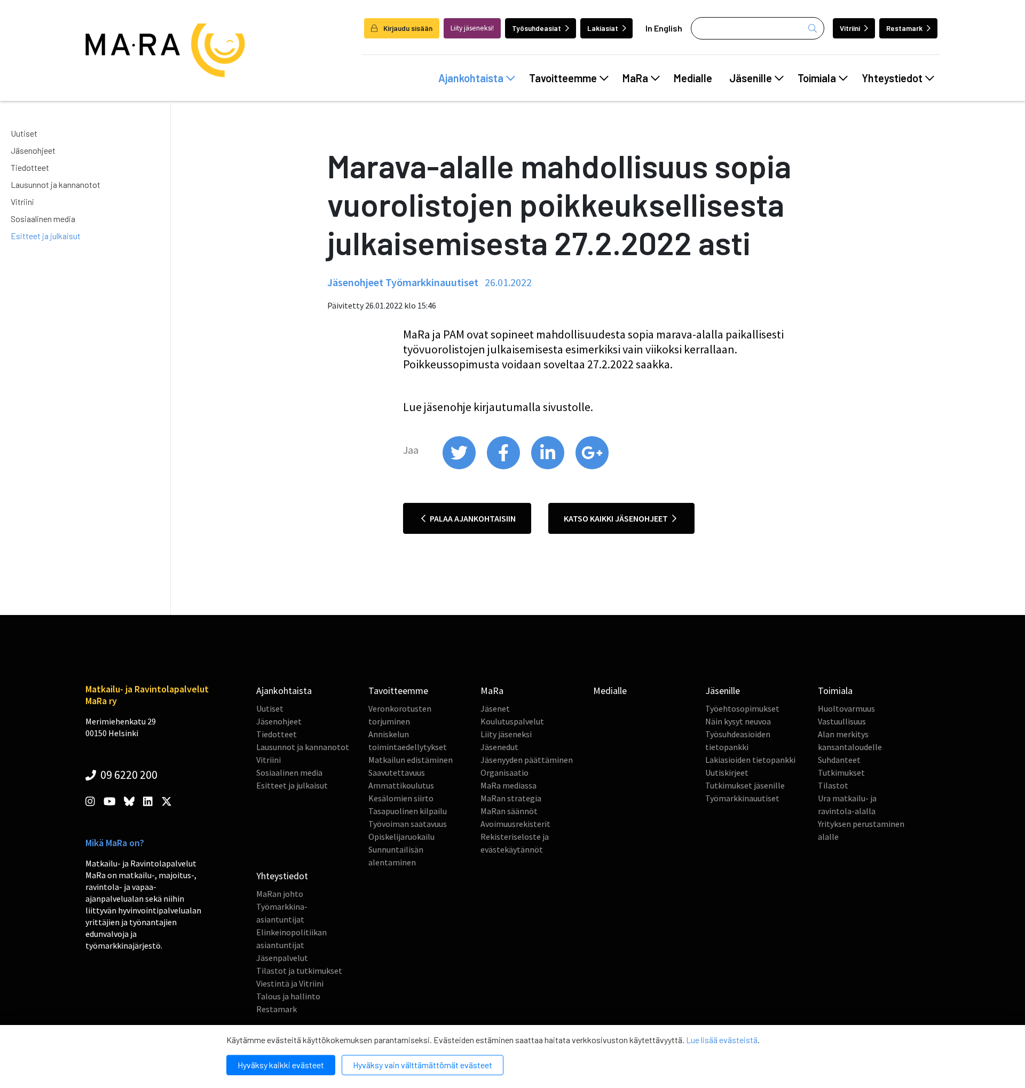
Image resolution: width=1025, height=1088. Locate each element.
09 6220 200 (127, 774)
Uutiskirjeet (726, 772)
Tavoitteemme (563, 78)
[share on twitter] (460, 466)
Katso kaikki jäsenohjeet (616, 518)
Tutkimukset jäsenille (745, 785)
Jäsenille (750, 78)
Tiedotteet (30, 167)
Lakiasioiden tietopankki (750, 759)
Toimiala (817, 78)
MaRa (635, 78)
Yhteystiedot (892, 78)
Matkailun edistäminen (410, 759)
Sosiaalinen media (43, 219)
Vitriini (850, 28)
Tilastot (833, 785)
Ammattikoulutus (401, 785)
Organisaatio (504, 772)
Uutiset (24, 133)
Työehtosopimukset (742, 708)
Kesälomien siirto (400, 798)
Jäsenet (495, 708)
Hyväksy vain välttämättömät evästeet (422, 1065)
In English (663, 28)
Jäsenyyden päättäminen (526, 759)
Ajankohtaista (470, 78)
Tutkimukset (841, 772)
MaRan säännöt (509, 811)
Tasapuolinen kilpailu (407, 811)
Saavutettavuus (396, 772)
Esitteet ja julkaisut (46, 236)
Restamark (904, 28)
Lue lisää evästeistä (722, 1040)
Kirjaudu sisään (407, 28)
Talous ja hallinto (288, 996)
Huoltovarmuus (846, 708)
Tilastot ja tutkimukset (299, 970)
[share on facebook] (504, 466)
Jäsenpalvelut (282, 957)
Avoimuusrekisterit (515, 823)
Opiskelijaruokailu (401, 836)
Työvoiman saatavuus (407, 823)
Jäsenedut (499, 747)
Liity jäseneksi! (472, 28)
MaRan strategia (510, 798)
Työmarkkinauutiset (742, 798)
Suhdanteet (839, 759)
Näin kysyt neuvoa (738, 721)
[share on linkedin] (548, 466)
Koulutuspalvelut (512, 721)
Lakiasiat (602, 28)
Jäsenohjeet (33, 150)
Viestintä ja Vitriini (290, 983)
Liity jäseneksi (506, 734)
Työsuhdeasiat (536, 28)
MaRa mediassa (508, 785)
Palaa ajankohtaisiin (472, 518)
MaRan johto (279, 893)
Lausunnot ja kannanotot (55, 184)
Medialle (693, 78)
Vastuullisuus (842, 721)
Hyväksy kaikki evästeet (281, 1065)
